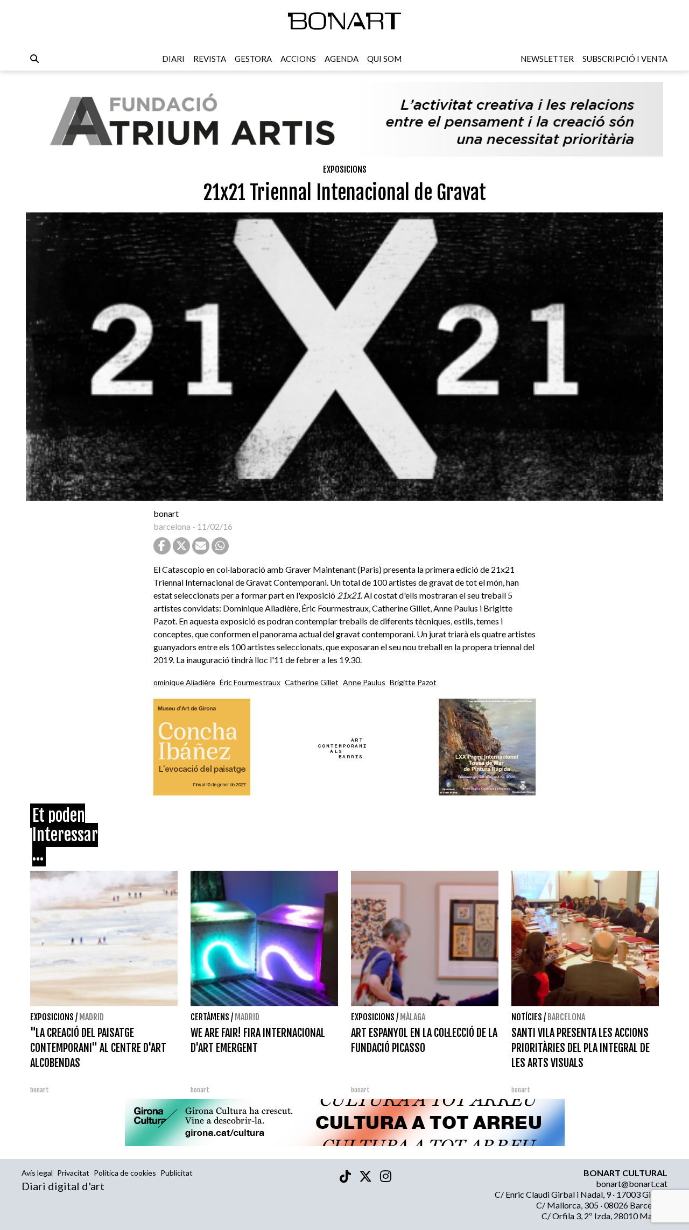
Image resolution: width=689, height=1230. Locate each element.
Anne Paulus (364, 682)
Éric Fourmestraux (250, 682)
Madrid (91, 1017)
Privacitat (73, 1172)
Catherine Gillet (312, 682)
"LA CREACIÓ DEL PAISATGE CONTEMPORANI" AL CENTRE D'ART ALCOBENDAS (98, 1048)
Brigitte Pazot (413, 682)
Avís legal (37, 1172)
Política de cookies (125, 1172)
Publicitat (176, 1172)
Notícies (526, 1017)
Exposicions (345, 169)
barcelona (172, 526)
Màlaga (412, 1017)
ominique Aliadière (184, 682)
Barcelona (566, 1017)
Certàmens (210, 1017)
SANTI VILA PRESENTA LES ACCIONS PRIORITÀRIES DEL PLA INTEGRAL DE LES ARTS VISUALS (580, 1048)
